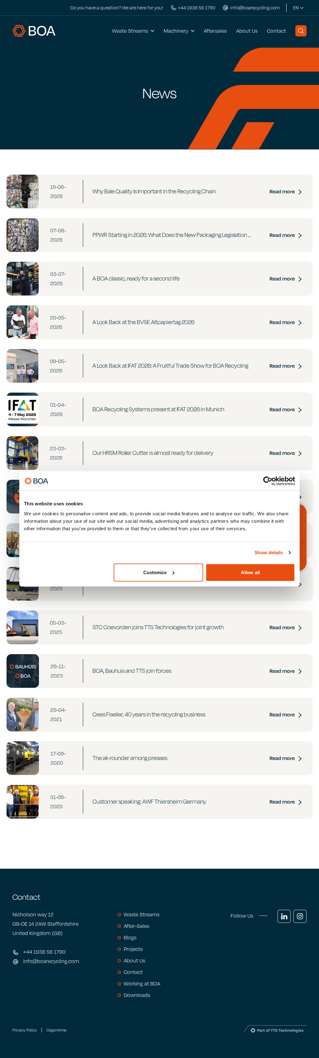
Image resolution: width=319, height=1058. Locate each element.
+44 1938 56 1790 (44, 952)
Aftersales (215, 31)
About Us (247, 31)
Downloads (137, 995)
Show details (269, 552)
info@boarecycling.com (51, 961)
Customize (155, 572)
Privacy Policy (24, 1029)
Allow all (250, 572)
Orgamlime (56, 1029)
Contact (276, 31)
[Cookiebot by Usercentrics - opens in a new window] (267, 481)
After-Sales (136, 926)
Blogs (130, 937)
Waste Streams (130, 31)
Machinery (176, 31)
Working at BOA (142, 983)
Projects (133, 949)
